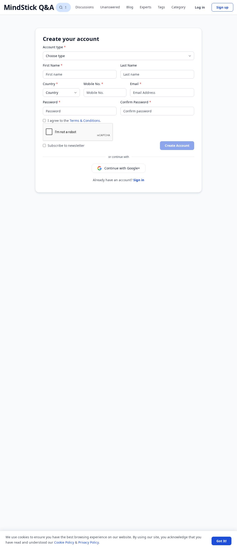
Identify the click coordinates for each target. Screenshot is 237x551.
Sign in (138, 180)
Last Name (128, 65)
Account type (53, 47)
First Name (51, 65)
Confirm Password (134, 102)
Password (50, 102)
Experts (145, 7)
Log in (200, 7)
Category (178, 7)
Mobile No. (92, 84)
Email (134, 84)
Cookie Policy (64, 542)
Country (49, 84)
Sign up (222, 7)
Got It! (221, 541)
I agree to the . (74, 120)
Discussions (84, 7)
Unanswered (110, 7)
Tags (161, 7)
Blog (129, 7)
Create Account (177, 145)
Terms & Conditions (85, 120)
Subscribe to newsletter (66, 145)
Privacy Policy (88, 542)
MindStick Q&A (29, 7)
